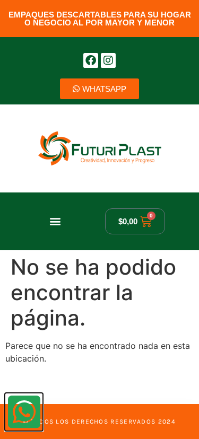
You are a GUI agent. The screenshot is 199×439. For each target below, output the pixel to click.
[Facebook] (90, 60)
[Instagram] (108, 60)
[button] (55, 221)
